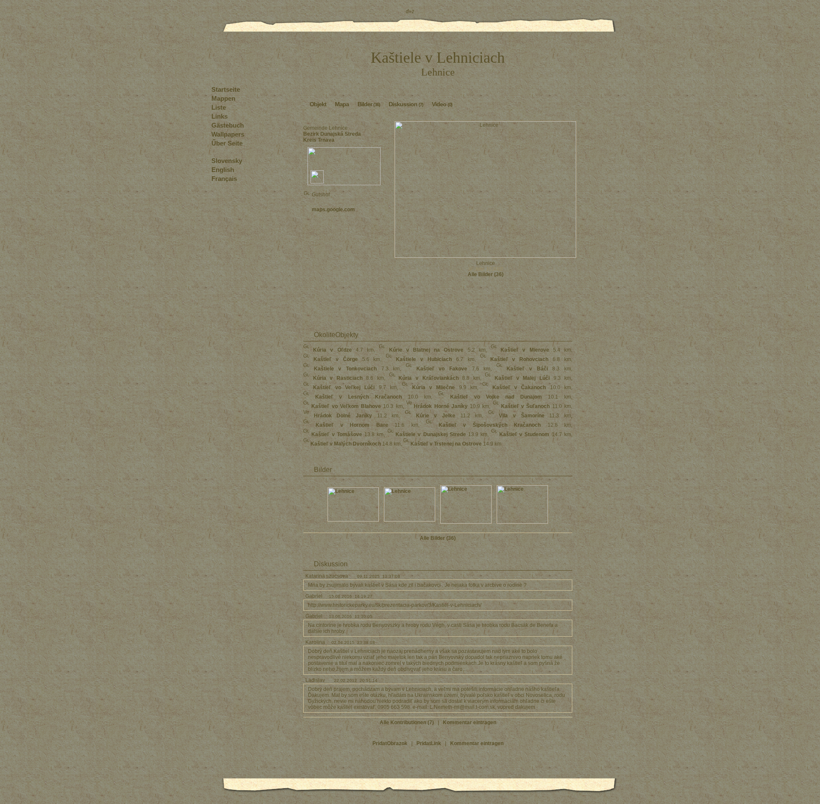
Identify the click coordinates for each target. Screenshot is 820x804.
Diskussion (406, 104)
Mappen (223, 98)
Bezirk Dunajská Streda (332, 134)
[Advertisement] (344, 244)
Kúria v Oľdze (332, 350)
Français (224, 178)
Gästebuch (227, 125)
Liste (218, 107)
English (222, 169)
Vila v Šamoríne (521, 416)
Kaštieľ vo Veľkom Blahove (346, 406)
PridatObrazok (389, 743)
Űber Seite (227, 143)
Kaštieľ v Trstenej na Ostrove (446, 444)
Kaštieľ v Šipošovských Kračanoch (490, 425)
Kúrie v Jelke (435, 416)
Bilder (368, 104)
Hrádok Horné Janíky (441, 406)
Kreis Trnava (318, 140)
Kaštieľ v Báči (527, 369)
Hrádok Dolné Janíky (343, 416)
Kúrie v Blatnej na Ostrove (426, 350)
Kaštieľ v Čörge (335, 359)
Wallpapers (227, 134)
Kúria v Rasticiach (338, 378)
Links (219, 116)
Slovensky (226, 160)
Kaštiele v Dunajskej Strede (430, 434)
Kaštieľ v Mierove (525, 350)
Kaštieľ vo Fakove (441, 369)
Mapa (342, 104)
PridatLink (428, 743)
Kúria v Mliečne (433, 387)
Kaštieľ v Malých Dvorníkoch (345, 444)
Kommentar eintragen (469, 722)
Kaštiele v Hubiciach (424, 359)
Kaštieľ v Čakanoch (519, 387)
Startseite (225, 89)
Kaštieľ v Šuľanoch (525, 406)
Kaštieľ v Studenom (524, 434)
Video (442, 104)
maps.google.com (333, 210)
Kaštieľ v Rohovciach (519, 359)
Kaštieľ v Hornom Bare (352, 425)
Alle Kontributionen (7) (407, 722)
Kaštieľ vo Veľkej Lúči (344, 387)
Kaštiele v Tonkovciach (345, 369)
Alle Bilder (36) (486, 274)
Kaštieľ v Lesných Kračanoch (358, 397)
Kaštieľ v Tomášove (336, 434)
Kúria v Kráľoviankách (428, 378)
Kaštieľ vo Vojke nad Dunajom (496, 397)
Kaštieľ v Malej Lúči (522, 378)
